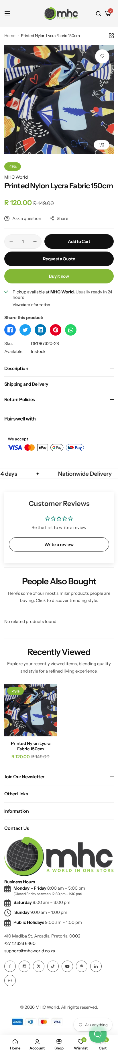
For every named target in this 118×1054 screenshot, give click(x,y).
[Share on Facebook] (10, 330)
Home (9, 35)
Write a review (59, 544)
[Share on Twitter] (25, 330)
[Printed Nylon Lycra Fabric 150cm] (30, 710)
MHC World (16, 177)
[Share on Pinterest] (55, 330)
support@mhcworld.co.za (29, 950)
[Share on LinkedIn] (40, 330)
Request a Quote (59, 259)
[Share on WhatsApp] (70, 330)
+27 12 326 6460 (20, 943)
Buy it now (59, 276)
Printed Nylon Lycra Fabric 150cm (30, 746)
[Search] (98, 13)
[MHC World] (61, 13)
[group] (59, 99)
